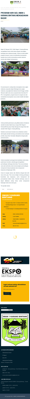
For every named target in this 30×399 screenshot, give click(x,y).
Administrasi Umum (7, 352)
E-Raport (5, 355)
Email (4, 223)
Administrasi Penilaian (7, 360)
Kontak (7, 293)
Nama (4, 214)
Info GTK (4, 357)
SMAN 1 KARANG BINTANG (19, 396)
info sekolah (6, 7)
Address (4, 219)
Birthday (4, 216)
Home (2, 7)
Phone (4, 226)
